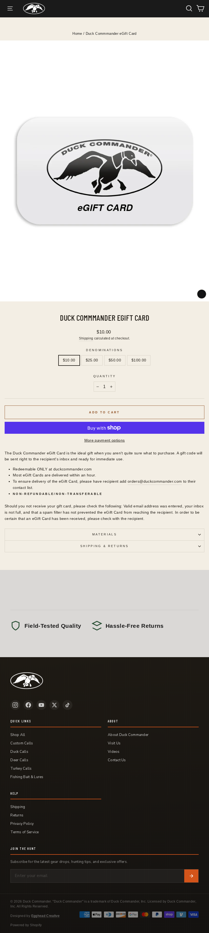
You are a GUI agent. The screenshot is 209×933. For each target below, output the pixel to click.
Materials (104, 534)
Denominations (104, 350)
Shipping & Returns (104, 546)
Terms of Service (24, 832)
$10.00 (69, 360)
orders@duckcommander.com (155, 481)
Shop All (17, 734)
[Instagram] (15, 705)
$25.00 (92, 360)
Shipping (86, 338)
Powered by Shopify (26, 925)
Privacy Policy (22, 823)
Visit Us (114, 743)
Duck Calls (19, 751)
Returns (16, 815)
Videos (114, 751)
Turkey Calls (21, 768)
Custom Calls (21, 743)
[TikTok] (67, 705)
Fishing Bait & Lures (26, 777)
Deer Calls (19, 760)
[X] (54, 705)
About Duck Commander (128, 734)
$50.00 (115, 360)
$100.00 (138, 360)
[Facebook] (28, 705)
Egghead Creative (45, 916)
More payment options (104, 440)
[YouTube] (41, 705)
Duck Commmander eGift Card (111, 34)
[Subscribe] (191, 875)
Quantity (104, 376)
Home (77, 34)
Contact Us (117, 760)
